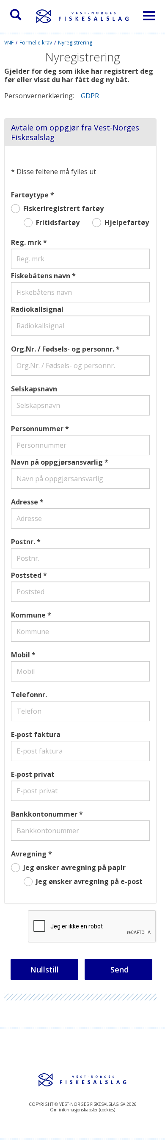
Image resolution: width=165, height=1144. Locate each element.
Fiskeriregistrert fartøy (63, 208)
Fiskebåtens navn (40, 275)
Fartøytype (30, 195)
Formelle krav (35, 42)
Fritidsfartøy (58, 222)
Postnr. (23, 541)
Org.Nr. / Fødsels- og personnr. (62, 349)
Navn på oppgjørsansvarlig (57, 462)
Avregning (29, 854)
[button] (15, 14)
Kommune (28, 615)
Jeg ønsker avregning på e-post (89, 881)
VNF (9, 42)
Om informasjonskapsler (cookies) (82, 1110)
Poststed (26, 575)
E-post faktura (35, 734)
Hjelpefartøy (126, 222)
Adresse (24, 502)
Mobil (20, 655)
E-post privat (33, 774)
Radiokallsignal (37, 309)
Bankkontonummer (44, 814)
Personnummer (37, 428)
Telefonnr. (29, 694)
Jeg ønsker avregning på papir (74, 867)
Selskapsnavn (34, 389)
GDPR (89, 95)
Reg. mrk (26, 242)
